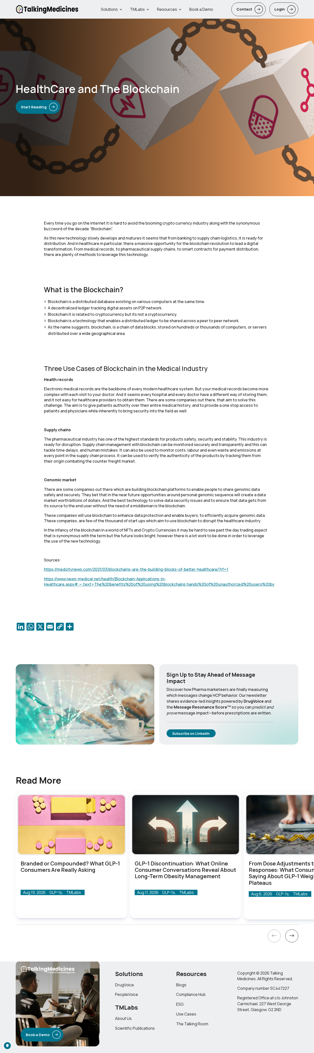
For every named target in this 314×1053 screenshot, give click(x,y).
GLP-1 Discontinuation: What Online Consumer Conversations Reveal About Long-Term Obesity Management (185, 870)
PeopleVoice (126, 994)
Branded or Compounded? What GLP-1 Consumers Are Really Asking (70, 866)
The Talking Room (192, 1024)
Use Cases (186, 1014)
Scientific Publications (135, 1028)
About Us (123, 1018)
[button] (274, 936)
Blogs (181, 985)
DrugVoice (124, 985)
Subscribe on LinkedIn (191, 733)
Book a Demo (201, 9)
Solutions (109, 9)
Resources (167, 9)
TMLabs (137, 9)
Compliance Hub (191, 994)
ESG (180, 1004)
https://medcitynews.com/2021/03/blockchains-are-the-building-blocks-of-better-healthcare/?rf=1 (136, 569)
